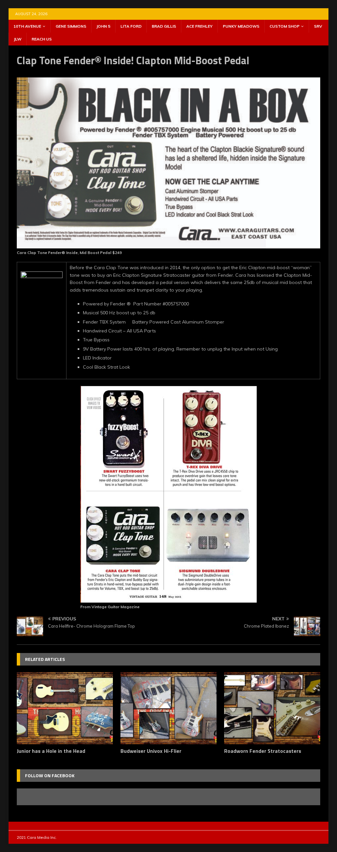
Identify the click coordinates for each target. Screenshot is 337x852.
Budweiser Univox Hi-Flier (150, 751)
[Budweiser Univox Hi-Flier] (168, 708)
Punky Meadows (241, 26)
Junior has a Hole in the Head (51, 751)
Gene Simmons (71, 26)
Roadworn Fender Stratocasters (262, 751)
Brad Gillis (164, 26)
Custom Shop (284, 26)
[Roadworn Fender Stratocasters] (272, 708)
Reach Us (42, 39)
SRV (318, 26)
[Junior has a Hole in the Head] (65, 708)
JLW (17, 39)
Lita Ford (131, 26)
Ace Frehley (199, 26)
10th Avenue (27, 26)
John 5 (103, 26)
